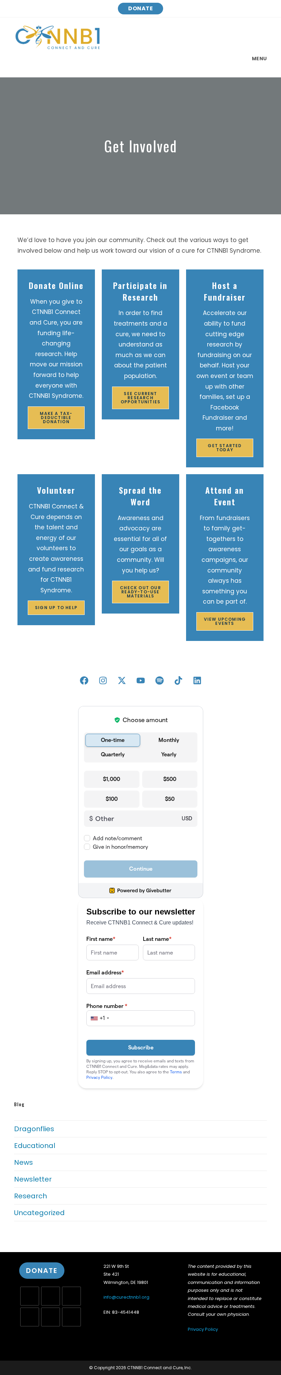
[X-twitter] (121, 680)
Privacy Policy (203, 1329)
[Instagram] (71, 1296)
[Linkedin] (197, 680)
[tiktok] (71, 1317)
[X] (29, 1296)
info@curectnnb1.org (126, 1297)
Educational (34, 1145)
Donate (140, 8)
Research (30, 1196)
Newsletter (33, 1179)
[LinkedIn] (29, 1317)
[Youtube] (140, 680)
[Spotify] (159, 680)
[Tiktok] (178, 680)
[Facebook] (84, 680)
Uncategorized (39, 1213)
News (23, 1162)
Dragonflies (34, 1129)
